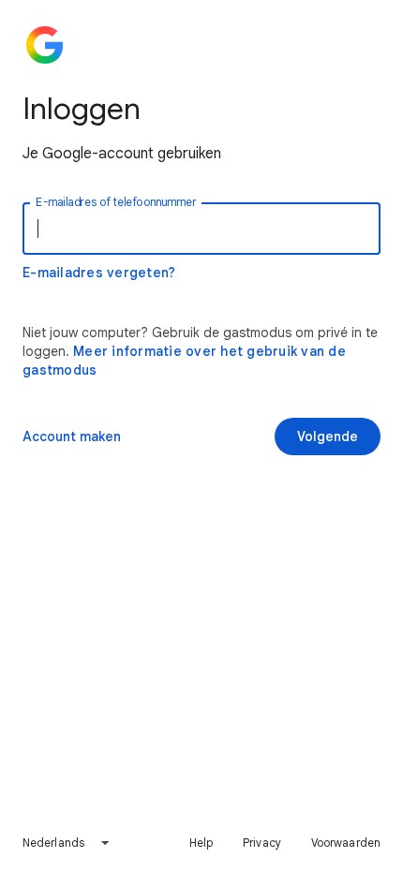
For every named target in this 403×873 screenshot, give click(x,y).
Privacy (262, 843)
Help (201, 843)
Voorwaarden (346, 843)
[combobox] (66, 843)
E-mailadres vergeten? (98, 272)
